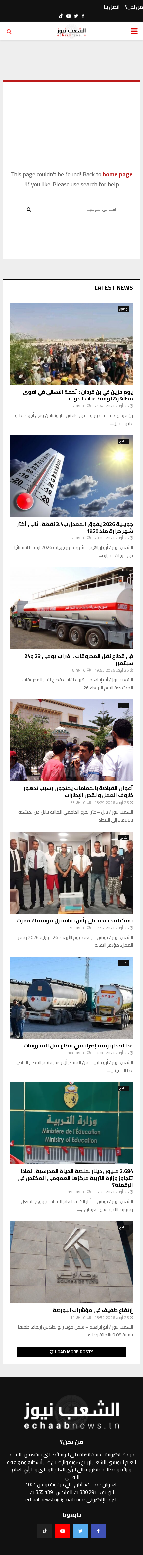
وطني (123, 309)
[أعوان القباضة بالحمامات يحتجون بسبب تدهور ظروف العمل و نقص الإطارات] (71, 740)
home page (118, 174)
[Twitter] (80, 1531)
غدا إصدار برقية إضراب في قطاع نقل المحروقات (78, 1045)
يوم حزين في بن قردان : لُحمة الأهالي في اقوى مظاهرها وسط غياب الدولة (78, 395)
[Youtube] (62, 1531)
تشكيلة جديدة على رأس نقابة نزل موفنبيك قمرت (74, 920)
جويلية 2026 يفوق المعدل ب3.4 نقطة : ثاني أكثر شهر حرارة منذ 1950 (75, 527)
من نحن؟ (134, 7)
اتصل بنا (111, 7)
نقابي (124, 573)
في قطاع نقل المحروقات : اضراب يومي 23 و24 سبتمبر (78, 659)
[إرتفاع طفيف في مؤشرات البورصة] (71, 1262)
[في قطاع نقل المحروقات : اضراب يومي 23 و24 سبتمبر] (71, 608)
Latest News (114, 287)
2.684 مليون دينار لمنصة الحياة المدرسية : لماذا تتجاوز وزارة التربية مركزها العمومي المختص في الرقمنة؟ (75, 1178)
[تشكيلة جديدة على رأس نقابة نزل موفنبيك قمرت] (71, 873)
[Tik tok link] (61, 16)
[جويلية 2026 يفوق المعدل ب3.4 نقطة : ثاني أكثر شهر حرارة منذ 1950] (71, 476)
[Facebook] (98, 1531)
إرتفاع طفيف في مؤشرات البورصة (93, 1310)
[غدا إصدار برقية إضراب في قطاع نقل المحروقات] (71, 998)
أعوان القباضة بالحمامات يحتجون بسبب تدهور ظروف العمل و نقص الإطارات (78, 791)
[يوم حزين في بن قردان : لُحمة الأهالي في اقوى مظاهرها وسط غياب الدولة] (71, 344)
